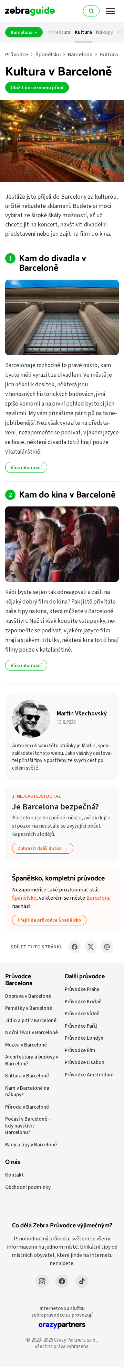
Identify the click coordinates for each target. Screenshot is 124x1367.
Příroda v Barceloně (27, 1106)
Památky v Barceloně (28, 1008)
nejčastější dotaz (39, 796)
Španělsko (48, 54)
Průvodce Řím (80, 1050)
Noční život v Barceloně (31, 1032)
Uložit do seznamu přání (37, 87)
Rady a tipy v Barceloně (31, 1144)
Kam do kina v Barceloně (67, 495)
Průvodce (16, 54)
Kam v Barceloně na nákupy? (27, 1091)
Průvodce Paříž (81, 1025)
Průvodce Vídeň (82, 1013)
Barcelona (22, 32)
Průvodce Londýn (84, 1037)
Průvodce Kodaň (83, 1001)
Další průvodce (85, 976)
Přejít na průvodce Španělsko (49, 919)
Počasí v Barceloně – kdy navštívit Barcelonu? (28, 1125)
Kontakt (14, 1174)
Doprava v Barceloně (28, 996)
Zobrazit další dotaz (39, 848)
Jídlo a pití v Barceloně (30, 1020)
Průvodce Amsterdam (89, 1074)
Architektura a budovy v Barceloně (31, 1060)
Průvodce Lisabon (84, 1062)
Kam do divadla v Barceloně (52, 263)
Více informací (26, 467)
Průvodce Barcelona (18, 980)
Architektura (56, 32)
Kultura (83, 32)
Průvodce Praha (82, 989)
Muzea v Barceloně (26, 1044)
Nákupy (104, 32)
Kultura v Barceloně (27, 1075)
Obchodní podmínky (28, 1187)
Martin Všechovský (82, 713)
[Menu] (111, 11)
